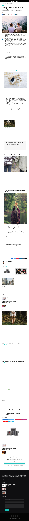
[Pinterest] (2, 41)
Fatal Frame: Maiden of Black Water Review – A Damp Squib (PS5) (11, 343)
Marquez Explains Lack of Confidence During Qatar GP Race (13, 409)
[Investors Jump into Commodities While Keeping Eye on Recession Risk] (4, 407)
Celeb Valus (18, 518)
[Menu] (2, 1)
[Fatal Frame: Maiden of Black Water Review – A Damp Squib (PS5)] (14, 336)
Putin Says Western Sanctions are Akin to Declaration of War (13, 402)
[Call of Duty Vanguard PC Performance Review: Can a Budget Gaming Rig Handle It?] (14, 353)
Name (6, 498)
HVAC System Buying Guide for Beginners (8, 440)
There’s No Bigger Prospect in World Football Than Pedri (13, 413)
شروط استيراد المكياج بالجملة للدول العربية (11, 301)
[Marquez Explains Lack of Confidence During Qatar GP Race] (4, 410)
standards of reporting (10, 110)
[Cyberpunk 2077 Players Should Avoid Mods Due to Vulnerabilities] (14, 318)
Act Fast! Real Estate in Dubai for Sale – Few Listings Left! (7, 286)
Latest (3, 5)
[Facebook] (2, 36)
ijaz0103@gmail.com (6, 12)
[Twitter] (2, 38)
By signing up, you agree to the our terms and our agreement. (14, 465)
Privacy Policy (19, 465)
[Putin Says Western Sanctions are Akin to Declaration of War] (4, 403)
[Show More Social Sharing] (19, 14)
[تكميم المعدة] (4, 298)
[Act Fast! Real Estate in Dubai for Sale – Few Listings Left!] (8, 281)
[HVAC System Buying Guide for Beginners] (8, 271)
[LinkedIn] (2, 39)
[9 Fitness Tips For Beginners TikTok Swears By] (14, 24)
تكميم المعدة (7, 297)
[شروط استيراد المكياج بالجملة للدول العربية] (21, 271)
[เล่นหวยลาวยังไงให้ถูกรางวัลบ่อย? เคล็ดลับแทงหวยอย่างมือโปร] (4, 306)
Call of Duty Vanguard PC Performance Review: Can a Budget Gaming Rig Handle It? (13, 361)
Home (2, 3)
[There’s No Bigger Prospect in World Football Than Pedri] (4, 414)
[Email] (2, 42)
